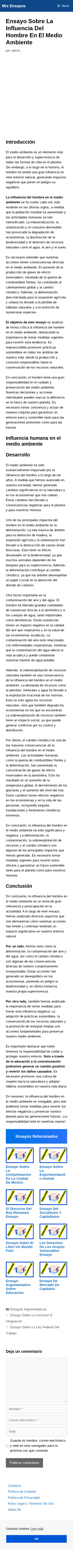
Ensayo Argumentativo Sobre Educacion (18, 1286)
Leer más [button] (37, 1528)
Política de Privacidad (24, 1498)
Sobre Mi (14, 1510)
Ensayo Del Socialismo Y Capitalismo (50, 1213)
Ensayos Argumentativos (28, 1309)
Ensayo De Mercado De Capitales (49, 1285)
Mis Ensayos (14, 6)
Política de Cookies (22, 1491)
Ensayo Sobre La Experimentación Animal (53, 1172)
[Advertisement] (36, 97)
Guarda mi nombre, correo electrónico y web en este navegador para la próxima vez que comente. (37, 1445)
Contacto (14, 1486)
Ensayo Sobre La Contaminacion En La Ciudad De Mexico (18, 1174)
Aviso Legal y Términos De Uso (31, 1503)
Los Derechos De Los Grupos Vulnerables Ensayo (52, 1248)
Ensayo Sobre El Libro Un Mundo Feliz (19, 1247)
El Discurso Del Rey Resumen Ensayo (19, 1213)
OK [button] (36, 1538)
